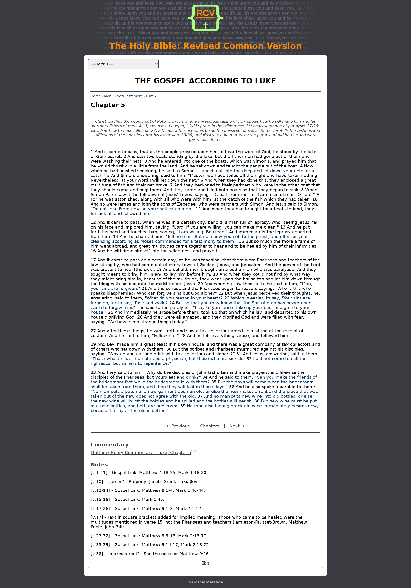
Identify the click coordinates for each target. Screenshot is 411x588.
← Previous (178, 426)
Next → (237, 426)
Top (205, 562)
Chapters (209, 426)
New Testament (129, 96)
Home (96, 96)
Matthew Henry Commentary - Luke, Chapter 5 (141, 452)
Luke (150, 96)
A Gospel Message (205, 582)
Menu (108, 96)
